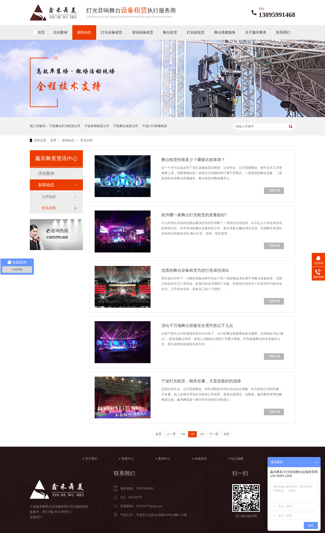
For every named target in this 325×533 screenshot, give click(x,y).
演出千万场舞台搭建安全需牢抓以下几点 (197, 325)
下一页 (213, 434)
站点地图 (237, 458)
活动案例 (60, 32)
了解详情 (274, 190)
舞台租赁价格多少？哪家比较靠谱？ (193, 159)
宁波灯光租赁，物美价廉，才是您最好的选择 (201, 381)
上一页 (171, 434)
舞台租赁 (170, 32)
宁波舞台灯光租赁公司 (64, 126)
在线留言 (201, 458)
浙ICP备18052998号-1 (56, 512)
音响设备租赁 (142, 32)
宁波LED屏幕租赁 (154, 126)
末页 (226, 434)
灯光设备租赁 (111, 32)
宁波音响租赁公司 (96, 126)
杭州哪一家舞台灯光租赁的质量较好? (194, 215)
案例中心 (164, 458)
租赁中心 (128, 458)
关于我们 (91, 458)
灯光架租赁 (196, 32)
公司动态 (49, 197)
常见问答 (86, 140)
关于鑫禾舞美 (255, 32)
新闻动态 (84, 32)
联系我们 (283, 32)
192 (202, 434)
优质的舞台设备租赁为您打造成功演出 (195, 270)
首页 (41, 32)
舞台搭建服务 (224, 32)
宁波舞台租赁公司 (125, 126)
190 (183, 434)
